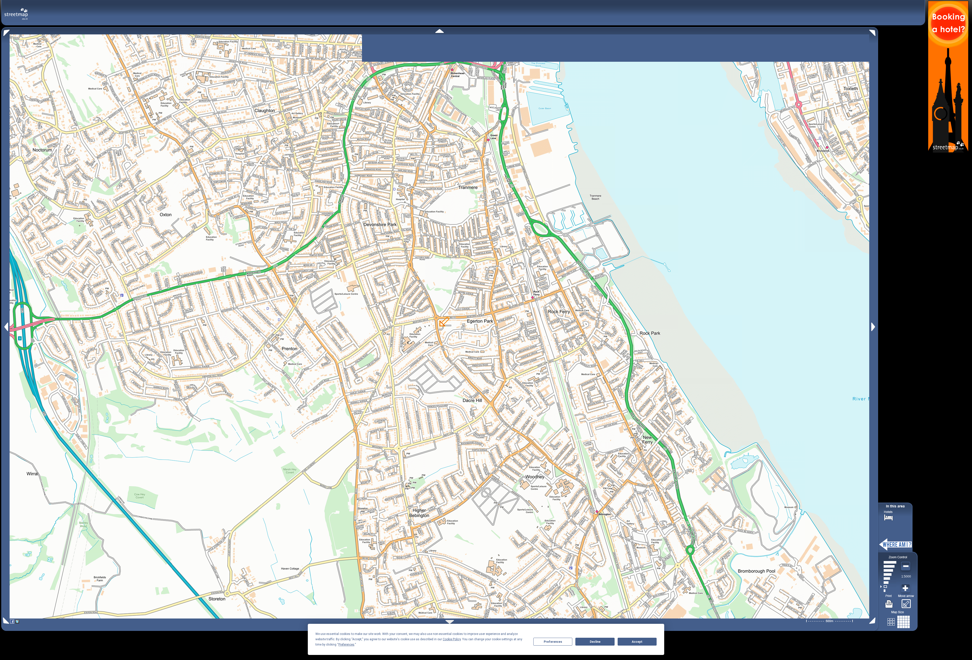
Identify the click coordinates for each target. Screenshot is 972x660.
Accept (637, 642)
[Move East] (874, 326)
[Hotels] (888, 517)
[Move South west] (5, 620)
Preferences (553, 642)
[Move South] (449, 621)
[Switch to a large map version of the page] (898, 621)
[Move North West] (5, 31)
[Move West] (6, 326)
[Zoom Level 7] (888, 566)
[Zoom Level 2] (888, 586)
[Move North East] (873, 31)
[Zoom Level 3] (888, 582)
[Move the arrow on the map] (906, 602)
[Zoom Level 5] (888, 574)
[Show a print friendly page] (889, 602)
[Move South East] (873, 620)
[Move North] (439, 31)
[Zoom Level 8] (888, 562)
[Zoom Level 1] (888, 590)
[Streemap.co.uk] (16, 11)
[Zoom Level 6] (888, 570)
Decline (595, 642)
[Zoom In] (906, 588)
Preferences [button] (346, 644)
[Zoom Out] (906, 566)
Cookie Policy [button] (452, 639)
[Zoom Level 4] (888, 578)
